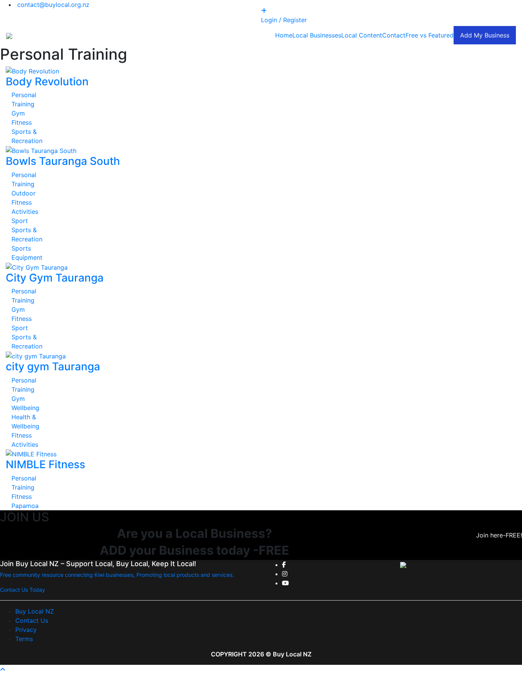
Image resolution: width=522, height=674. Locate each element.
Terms (24, 639)
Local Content (361, 35)
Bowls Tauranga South (63, 161)
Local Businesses (316, 35)
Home (283, 35)
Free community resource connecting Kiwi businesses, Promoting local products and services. (117, 574)
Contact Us (31, 620)
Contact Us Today (22, 589)
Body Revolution (47, 81)
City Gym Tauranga (55, 277)
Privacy (26, 629)
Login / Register (284, 20)
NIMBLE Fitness (45, 464)
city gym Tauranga (53, 366)
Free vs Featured (429, 35)
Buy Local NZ (34, 611)
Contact (393, 35)
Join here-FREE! (499, 535)
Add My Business (484, 35)
